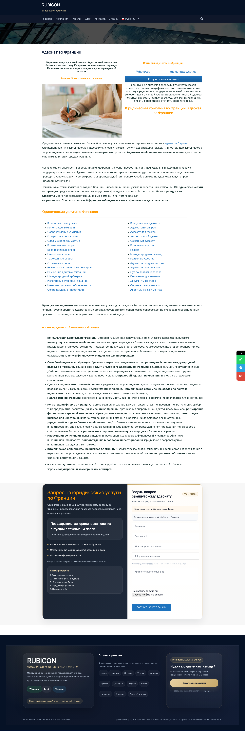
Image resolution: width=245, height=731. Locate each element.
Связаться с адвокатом (194, 683)
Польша (128, 673)
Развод (134, 249)
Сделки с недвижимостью (63, 240)
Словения (118, 683)
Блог (87, 18)
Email (46, 689)
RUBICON (51, 5)
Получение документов (145, 276)
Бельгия (104, 683)
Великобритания (138, 694)
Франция (120, 694)
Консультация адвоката (145, 223)
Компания (62, 18)
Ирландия (105, 694)
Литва (144, 683)
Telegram (59, 689)
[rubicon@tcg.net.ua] (240, 376)
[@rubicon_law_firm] (240, 368)
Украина (154, 673)
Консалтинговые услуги (62, 223)
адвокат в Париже (176, 143)
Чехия (104, 673)
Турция (140, 673)
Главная (47, 18)
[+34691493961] (240, 359)
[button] (201, 18)
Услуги (76, 18)
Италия (132, 683)
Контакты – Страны (106, 18)
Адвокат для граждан (143, 231)
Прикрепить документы (145, 591)
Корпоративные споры (61, 249)
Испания (115, 673)
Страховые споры (58, 263)
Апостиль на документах (146, 289)
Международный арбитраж (64, 276)
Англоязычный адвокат (145, 236)
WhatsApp (34, 689)
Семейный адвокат (142, 240)
